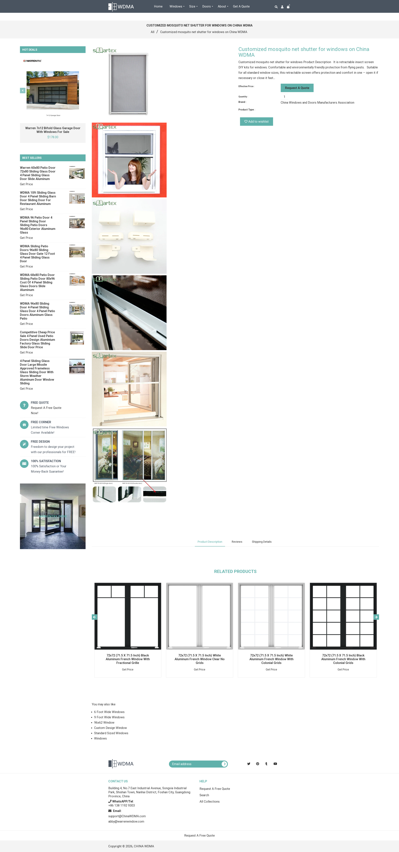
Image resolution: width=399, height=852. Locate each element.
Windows (100, 738)
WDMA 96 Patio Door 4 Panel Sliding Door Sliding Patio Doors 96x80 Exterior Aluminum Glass (37, 225)
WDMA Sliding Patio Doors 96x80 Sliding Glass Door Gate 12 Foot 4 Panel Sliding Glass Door (37, 253)
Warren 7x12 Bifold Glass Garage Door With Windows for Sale (52, 130)
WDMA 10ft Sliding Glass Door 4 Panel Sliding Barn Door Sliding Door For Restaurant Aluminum (38, 198)
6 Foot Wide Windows (109, 712)
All (152, 32)
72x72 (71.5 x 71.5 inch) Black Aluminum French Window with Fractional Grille (128, 659)
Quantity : (243, 96)
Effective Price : (246, 86)
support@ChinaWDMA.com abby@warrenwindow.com (127, 816)
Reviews (237, 541)
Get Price (26, 184)
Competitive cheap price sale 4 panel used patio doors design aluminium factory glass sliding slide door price (37, 339)
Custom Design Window (110, 728)
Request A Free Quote (215, 789)
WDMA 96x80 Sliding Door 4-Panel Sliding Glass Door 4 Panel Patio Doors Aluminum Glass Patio (37, 311)
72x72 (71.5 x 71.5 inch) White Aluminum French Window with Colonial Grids (271, 659)
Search (204, 795)
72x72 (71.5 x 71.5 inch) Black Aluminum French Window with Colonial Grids (343, 659)
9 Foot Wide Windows (109, 717)
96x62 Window (104, 722)
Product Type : (246, 109)
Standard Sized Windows (111, 733)
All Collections (210, 801)
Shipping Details (262, 541)
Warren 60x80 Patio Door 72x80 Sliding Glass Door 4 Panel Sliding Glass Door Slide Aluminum (37, 173)
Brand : (242, 102)
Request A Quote (297, 88)
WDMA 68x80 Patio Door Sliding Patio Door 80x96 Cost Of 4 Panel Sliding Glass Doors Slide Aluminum (37, 282)
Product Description (210, 541)
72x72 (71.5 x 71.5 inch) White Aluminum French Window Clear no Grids (200, 659)
